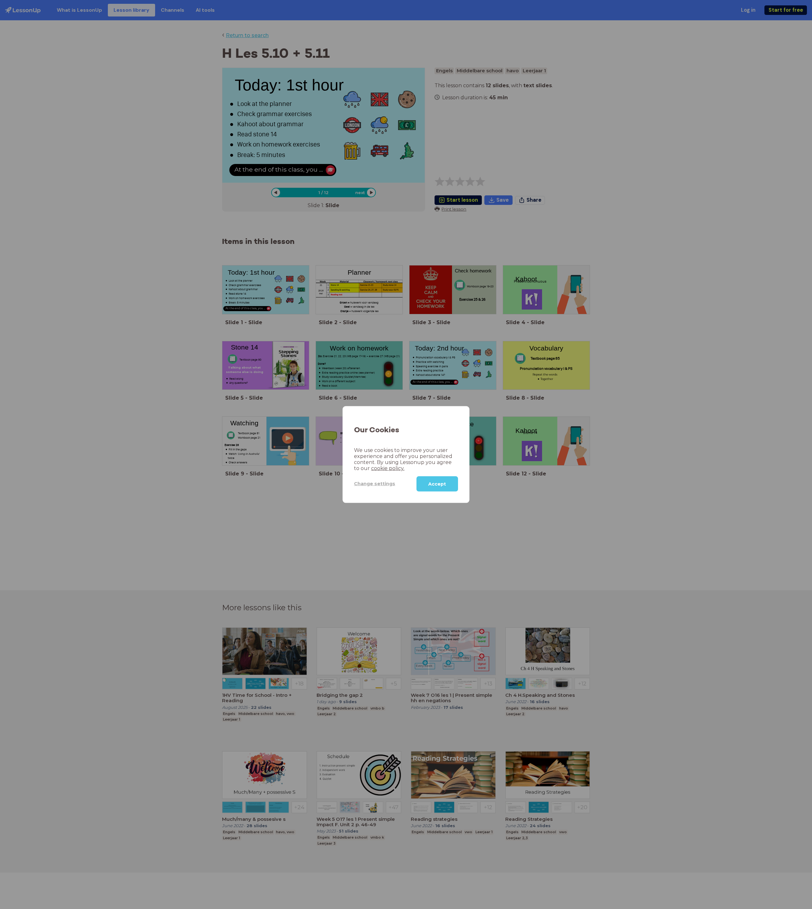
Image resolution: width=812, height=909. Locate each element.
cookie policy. (387, 468)
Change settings (374, 484)
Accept (437, 484)
